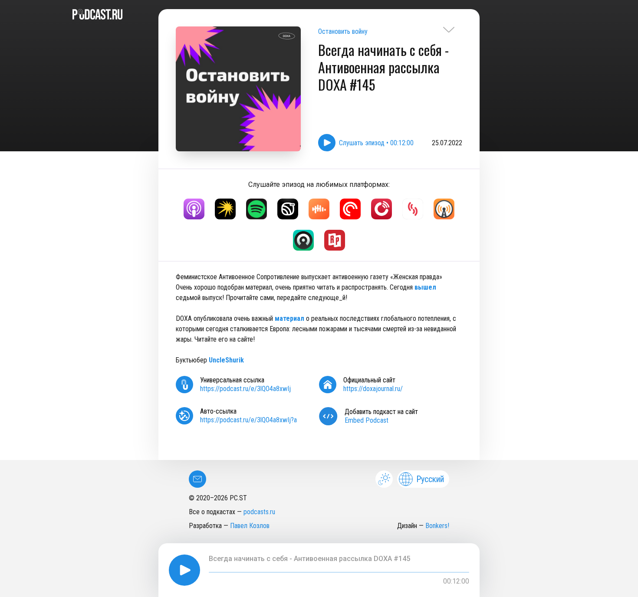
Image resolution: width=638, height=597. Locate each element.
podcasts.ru (259, 512)
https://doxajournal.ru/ (373, 389)
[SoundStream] (412, 209)
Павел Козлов (250, 526)
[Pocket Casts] (350, 209)
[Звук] (287, 209)
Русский (430, 479)
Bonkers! (437, 526)
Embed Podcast (366, 420)
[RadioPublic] (334, 240)
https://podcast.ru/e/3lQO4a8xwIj (245, 389)
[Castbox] (319, 209)
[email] (197, 479)
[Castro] (303, 240)
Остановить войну (343, 31)
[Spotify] (256, 209)
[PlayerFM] (381, 209)
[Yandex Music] (225, 209)
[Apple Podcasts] (194, 209)
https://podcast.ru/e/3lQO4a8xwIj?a (248, 420)
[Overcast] (444, 209)
